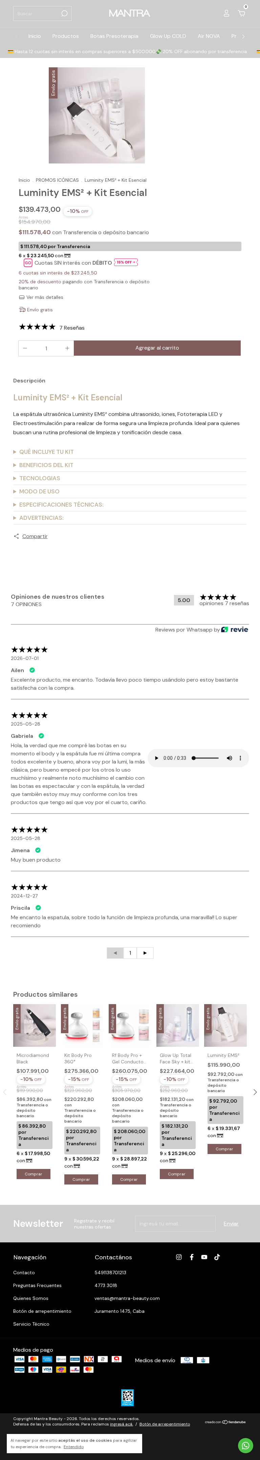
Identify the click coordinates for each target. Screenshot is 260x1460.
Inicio (34, 36)
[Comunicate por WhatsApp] (245, 1445)
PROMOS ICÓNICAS (57, 180)
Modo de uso (39, 491)
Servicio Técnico (31, 1324)
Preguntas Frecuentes (37, 1285)
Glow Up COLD (168, 36)
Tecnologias (39, 478)
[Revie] (234, 630)
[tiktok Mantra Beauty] (217, 1257)
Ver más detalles (44, 297)
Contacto (24, 1272)
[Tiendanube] (225, 1422)
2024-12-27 (24, 896)
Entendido (74, 1447)
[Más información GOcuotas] (126, 263)
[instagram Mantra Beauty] (179, 1257)
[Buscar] (64, 13)
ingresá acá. (121, 1424)
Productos (65, 36)
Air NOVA (209, 36)
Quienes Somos (30, 1298)
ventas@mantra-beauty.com (127, 1298)
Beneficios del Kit (46, 465)
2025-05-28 (25, 724)
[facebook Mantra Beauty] (192, 1257)
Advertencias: (41, 518)
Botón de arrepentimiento (42, 1311)
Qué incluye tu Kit (46, 452)
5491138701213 (110, 1272)
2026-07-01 (25, 658)
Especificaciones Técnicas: (61, 504)
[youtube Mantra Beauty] (204, 1257)
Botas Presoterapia (114, 36)
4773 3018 (105, 1285)
